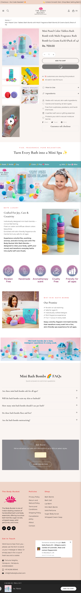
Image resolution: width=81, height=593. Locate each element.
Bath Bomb (49, 497)
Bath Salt (48, 500)
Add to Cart (68, 588)
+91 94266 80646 (11, 569)
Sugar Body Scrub (52, 514)
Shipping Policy (35, 513)
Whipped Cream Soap (53, 517)
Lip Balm (48, 504)
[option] (20, 46)
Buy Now (68, 65)
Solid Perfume (50, 510)
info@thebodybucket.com (15, 573)
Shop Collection (40, 464)
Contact (32, 526)
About (31, 522)
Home (7, 20)
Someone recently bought (52, 542)
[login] (69, 10)
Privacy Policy (34, 497)
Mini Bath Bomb (51, 507)
